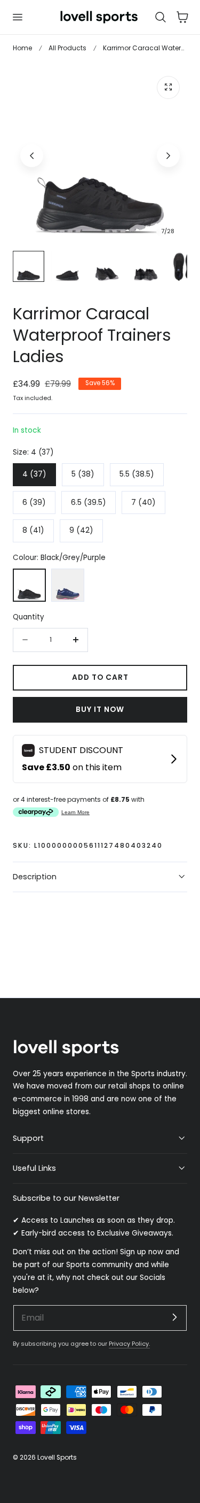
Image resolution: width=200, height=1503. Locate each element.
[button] (17, 17)
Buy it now (100, 709)
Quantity (28, 617)
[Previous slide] (31, 155)
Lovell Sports (57, 1457)
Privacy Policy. (129, 1343)
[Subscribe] (174, 1317)
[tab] (28, 266)
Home (22, 47)
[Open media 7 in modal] (168, 87)
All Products (67, 47)
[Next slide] (168, 155)
